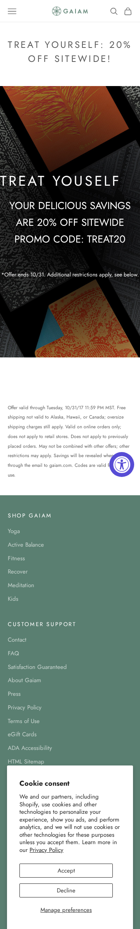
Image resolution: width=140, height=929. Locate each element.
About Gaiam (24, 680)
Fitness (16, 558)
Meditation (21, 585)
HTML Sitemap (26, 761)
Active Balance (26, 544)
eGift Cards (22, 734)
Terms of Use (24, 721)
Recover (18, 571)
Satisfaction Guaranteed (37, 667)
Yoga (14, 531)
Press (14, 694)
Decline (66, 890)
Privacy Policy (46, 850)
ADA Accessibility (30, 748)
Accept (66, 870)
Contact (17, 639)
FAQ (13, 653)
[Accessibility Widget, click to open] (121, 464)
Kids (13, 599)
